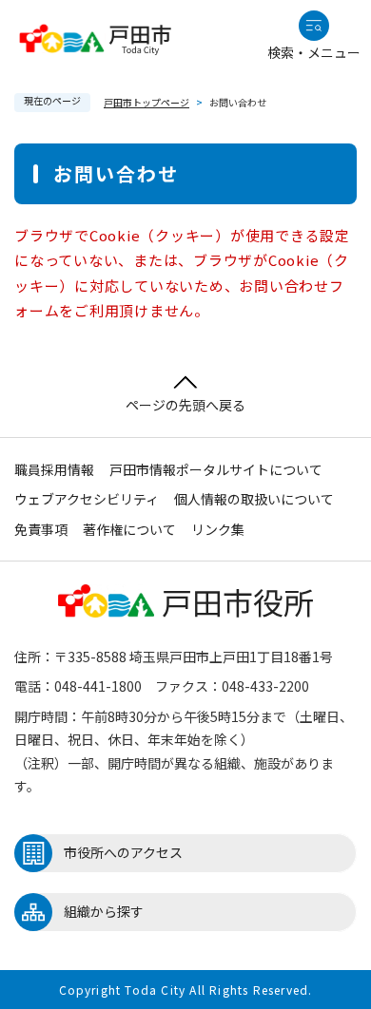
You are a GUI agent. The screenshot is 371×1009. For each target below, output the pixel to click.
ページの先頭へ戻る (185, 404)
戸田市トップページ (146, 102)
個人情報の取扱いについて (254, 498)
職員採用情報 (54, 469)
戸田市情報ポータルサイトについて (215, 469)
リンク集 (217, 529)
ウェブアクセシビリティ (86, 498)
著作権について (129, 529)
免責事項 (41, 529)
